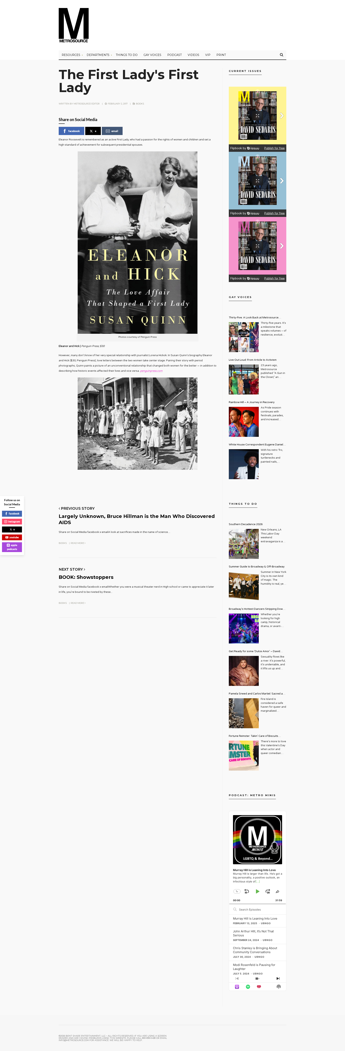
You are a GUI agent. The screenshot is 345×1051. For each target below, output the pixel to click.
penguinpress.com (151, 371)
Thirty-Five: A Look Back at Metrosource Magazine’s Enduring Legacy (254, 318)
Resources (71, 55)
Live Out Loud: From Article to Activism (253, 360)
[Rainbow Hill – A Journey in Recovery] (244, 422)
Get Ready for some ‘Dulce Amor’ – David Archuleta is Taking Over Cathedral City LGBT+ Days (257, 652)
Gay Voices (152, 55)
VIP (207, 55)
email (114, 131)
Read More (78, 543)
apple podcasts (12, 547)
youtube (14, 537)
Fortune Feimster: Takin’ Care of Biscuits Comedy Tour (253, 736)
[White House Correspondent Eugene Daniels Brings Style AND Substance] (244, 464)
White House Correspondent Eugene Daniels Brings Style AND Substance (257, 445)
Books (140, 103)
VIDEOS (193, 55)
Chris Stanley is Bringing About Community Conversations (255, 950)
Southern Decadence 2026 (246, 524)
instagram (14, 521)
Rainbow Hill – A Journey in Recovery (252, 402)
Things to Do (127, 55)
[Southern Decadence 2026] (244, 544)
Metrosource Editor (87, 103)
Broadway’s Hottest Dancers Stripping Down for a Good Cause (256, 609)
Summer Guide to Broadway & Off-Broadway (257, 566)
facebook (74, 131)
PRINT (221, 55)
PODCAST (174, 55)
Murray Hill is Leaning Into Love (255, 918)
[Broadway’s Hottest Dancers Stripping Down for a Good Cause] (244, 629)
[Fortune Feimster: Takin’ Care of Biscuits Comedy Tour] (244, 756)
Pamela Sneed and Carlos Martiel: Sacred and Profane (257, 694)
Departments (98, 55)
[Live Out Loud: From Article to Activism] (244, 379)
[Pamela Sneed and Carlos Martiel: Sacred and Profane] (244, 713)
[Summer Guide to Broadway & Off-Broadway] (244, 586)
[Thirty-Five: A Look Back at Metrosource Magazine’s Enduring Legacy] (244, 337)
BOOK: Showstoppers (86, 577)
